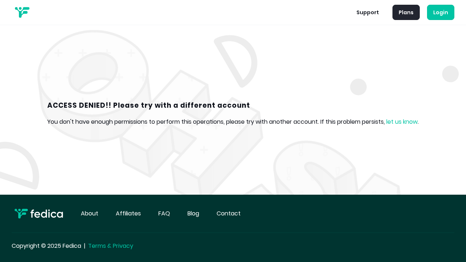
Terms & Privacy (110, 246)
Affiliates (128, 213)
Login (440, 12)
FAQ (164, 213)
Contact (229, 213)
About (89, 213)
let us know (402, 122)
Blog (193, 213)
